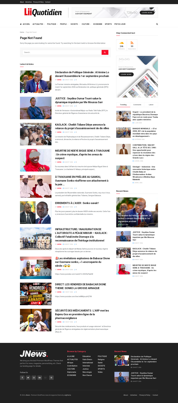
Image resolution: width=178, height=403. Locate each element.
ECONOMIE (97, 24)
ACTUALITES (38, 24)
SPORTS (108, 24)
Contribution (72, 366)
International (88, 363)
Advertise (28, 2)
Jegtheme (67, 395)
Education (87, 356)
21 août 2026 (68, 292)
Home (22, 32)
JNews (27, 395)
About (22, 2)
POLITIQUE (51, 24)
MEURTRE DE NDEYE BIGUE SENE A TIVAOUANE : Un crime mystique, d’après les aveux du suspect (82, 154)
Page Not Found (31, 32)
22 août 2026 (68, 269)
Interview (86, 366)
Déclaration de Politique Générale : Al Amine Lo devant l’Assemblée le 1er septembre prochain (134, 218)
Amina (59, 80)
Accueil (26, 24)
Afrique (70, 363)
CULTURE (85, 24)
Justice (86, 369)
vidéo (100, 372)
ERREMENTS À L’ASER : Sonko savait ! (77, 203)
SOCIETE (74, 24)
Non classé (87, 375)
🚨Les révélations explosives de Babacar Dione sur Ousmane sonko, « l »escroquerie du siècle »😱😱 (82, 262)
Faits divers (87, 359)
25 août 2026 (68, 80)
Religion (101, 359)
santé (100, 363)
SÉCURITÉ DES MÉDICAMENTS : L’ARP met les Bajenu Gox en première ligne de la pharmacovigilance (82, 314)
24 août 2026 (68, 106)
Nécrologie (87, 372)
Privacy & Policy (38, 2)
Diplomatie (71, 372)
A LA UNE (70, 356)
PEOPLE (63, 24)
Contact (47, 2)
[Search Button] (105, 52)
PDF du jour (119, 24)
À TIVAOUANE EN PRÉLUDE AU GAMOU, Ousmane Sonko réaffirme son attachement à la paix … (81, 180)
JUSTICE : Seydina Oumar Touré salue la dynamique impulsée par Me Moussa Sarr (143, 375)
